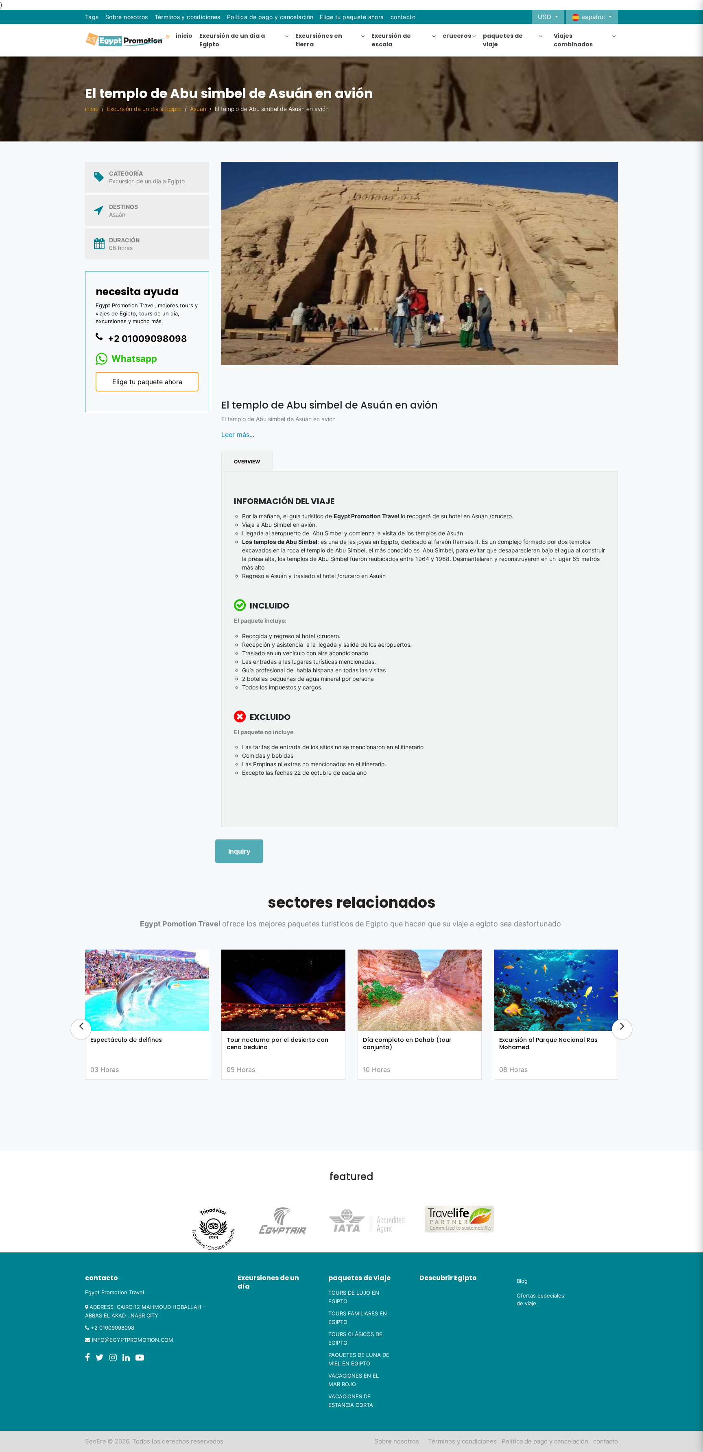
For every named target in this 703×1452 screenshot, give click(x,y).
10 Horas (240, 1069)
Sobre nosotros (126, 16)
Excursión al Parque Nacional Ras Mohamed (412, 1043)
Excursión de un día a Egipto (144, 108)
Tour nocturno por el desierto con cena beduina (141, 1043)
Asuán (198, 108)
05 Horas (104, 1069)
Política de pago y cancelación (270, 16)
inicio (91, 108)
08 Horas (377, 1069)
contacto (605, 1441)
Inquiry (239, 851)
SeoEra (95, 1441)
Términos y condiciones (188, 16)
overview (247, 462)
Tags (92, 16)
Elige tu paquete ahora (352, 16)
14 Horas (512, 1069)
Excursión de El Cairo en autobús (547, 1040)
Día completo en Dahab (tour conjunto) (271, 1043)
